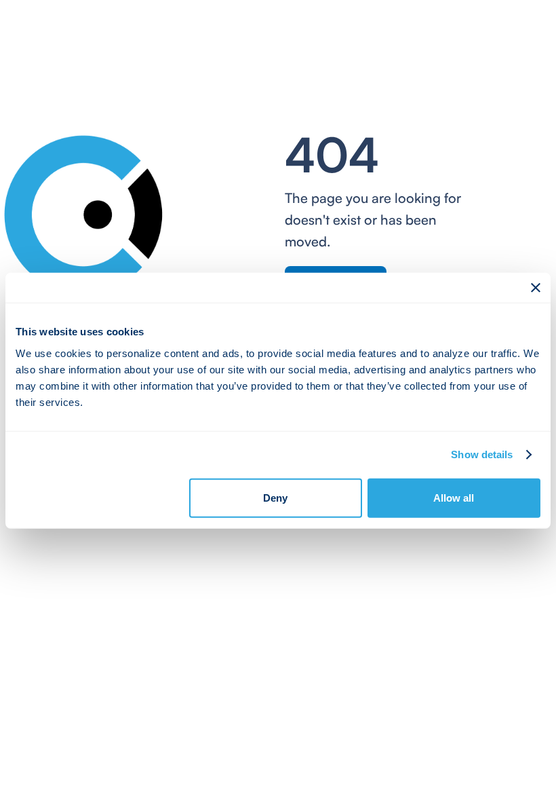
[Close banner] (535, 288)
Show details (482, 454)
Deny (275, 497)
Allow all (453, 497)
